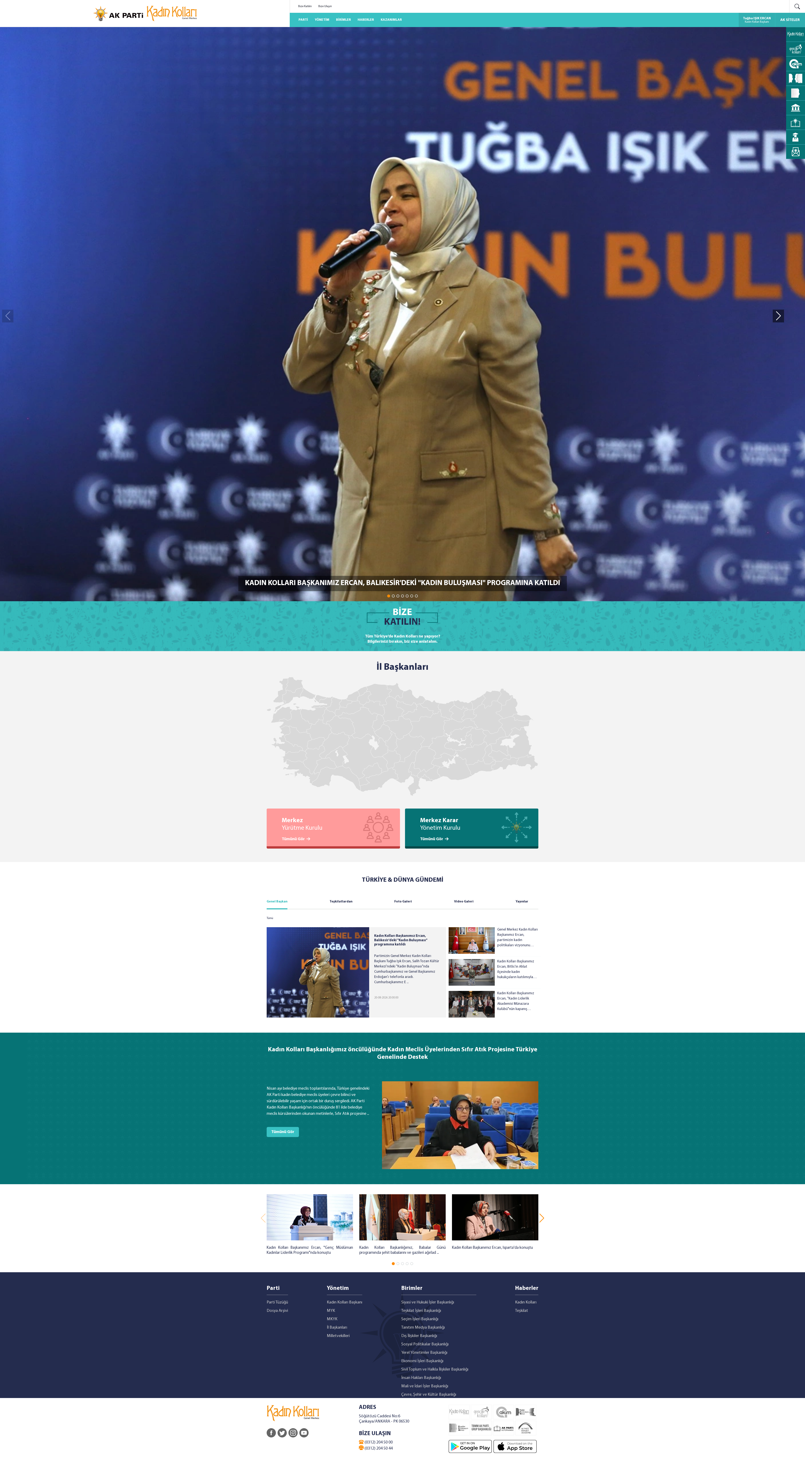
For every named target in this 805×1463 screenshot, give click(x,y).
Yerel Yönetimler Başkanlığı (424, 1353)
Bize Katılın (305, 6)
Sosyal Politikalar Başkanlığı (425, 1344)
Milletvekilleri (338, 1336)
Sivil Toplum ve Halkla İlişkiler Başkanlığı (434, 1369)
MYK (331, 1311)
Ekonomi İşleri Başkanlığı (422, 1361)
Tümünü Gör (293, 839)
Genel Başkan (277, 901)
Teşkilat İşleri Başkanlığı (421, 1311)
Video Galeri (464, 901)
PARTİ (303, 20)
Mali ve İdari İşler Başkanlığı (424, 1386)
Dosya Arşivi (277, 1311)
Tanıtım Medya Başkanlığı (423, 1327)
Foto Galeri (403, 901)
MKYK (332, 1319)
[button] (388, 596)
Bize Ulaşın (325, 6)
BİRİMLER (343, 20)
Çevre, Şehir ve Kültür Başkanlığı (428, 1395)
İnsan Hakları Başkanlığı (421, 1378)
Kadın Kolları (525, 1302)
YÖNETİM (322, 20)
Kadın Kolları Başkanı (344, 1302)
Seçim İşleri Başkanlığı (419, 1319)
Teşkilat (521, 1311)
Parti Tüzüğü (277, 1302)
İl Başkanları (337, 1327)
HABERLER (366, 20)
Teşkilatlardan (341, 901)
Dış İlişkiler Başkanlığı (419, 1336)
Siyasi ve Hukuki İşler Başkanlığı (427, 1302)
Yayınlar (521, 901)
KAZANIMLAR (391, 20)
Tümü (270, 918)
